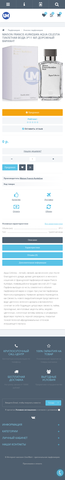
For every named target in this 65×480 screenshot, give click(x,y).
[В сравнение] (30, 167)
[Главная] (3, 30)
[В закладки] (22, 167)
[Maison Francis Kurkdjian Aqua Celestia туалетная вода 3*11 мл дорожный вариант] (32, 76)
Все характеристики (54, 223)
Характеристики (32, 247)
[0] (44, 16)
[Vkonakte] (32, 417)
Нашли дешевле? (32, 151)
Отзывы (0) (32, 255)
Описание (32, 240)
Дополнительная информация (32, 263)
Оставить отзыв (34, 128)
